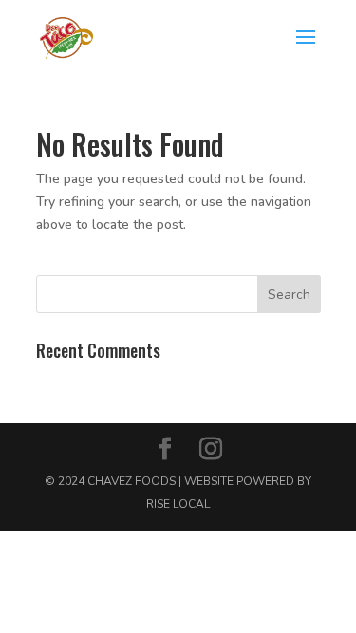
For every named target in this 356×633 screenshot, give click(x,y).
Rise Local (178, 504)
